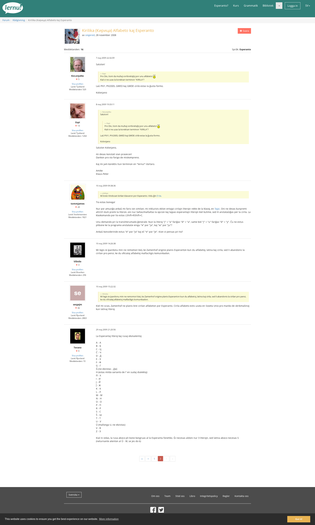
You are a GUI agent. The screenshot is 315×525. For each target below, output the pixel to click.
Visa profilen (77, 83)
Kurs (236, 5)
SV (306, 5)
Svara (245, 30)
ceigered (90, 35)
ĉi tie (159, 195)
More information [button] (109, 519)
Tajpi (217, 208)
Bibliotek (268, 5)
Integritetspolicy (209, 496)
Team (167, 496)
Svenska (73, 494)
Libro (192, 496)
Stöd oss (180, 496)
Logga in (292, 6)
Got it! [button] (298, 519)
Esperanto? (221, 5)
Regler (226, 496)
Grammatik (251, 5)
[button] (279, 5)
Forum (6, 20)
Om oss (155, 496)
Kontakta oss (242, 496)
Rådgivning (19, 20)
